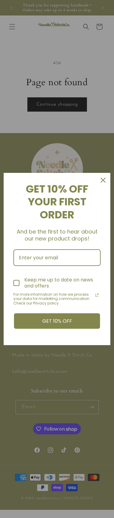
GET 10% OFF (57, 321)
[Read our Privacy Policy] (97, 295)
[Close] (103, 180)
